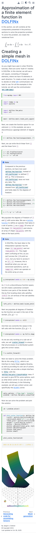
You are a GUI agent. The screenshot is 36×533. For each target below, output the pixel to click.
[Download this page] (18, 2)
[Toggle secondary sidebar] (33, 3)
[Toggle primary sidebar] (2, 2)
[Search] (30, 2)
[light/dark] (26, 2)
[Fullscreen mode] (22, 3)
